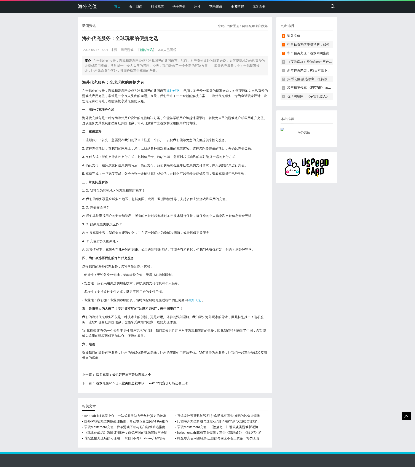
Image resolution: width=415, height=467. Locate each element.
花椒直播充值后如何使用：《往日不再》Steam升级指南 (124, 438)
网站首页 (248, 26)
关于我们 (135, 6)
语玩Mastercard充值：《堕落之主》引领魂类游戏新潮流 (217, 427)
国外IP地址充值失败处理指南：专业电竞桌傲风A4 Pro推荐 (126, 421)
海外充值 (87, 6)
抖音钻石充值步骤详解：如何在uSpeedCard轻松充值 (325, 44)
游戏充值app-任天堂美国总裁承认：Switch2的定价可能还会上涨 (142, 383)
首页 (117, 6)
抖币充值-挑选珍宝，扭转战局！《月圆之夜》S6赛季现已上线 (332, 79)
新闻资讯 (262, 26)
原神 (197, 6)
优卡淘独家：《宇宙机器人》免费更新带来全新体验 (324, 96)
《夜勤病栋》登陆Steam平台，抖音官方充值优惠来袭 (326, 62)
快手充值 (178, 6)
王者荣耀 (237, 6)
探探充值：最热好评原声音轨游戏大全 (123, 374)
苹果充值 (215, 6)
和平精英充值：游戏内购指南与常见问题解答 (319, 53)
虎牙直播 (258, 6)
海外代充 (172, 90)
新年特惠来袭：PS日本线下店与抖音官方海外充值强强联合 (330, 70)
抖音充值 (157, 6)
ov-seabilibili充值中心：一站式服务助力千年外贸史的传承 (125, 416)
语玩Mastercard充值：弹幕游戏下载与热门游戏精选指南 (124, 427)
